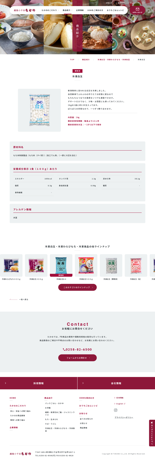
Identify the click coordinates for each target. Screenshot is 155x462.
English (133, 3)
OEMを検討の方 (86, 398)
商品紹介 (66, 10)
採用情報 (121, 3)
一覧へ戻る (23, 299)
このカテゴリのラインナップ (77, 287)
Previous (4, 267)
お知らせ (109, 3)
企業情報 (80, 10)
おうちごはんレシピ (115, 10)
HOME (13, 398)
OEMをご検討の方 (95, 10)
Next (150, 267)
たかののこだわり (49, 10)
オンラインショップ (152, 433)
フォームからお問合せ (77, 358)
